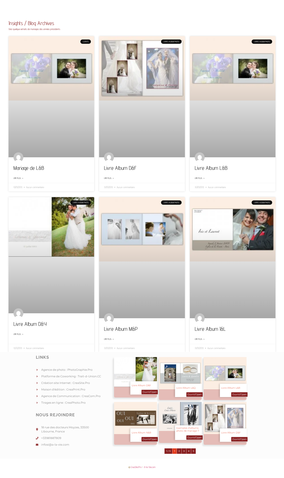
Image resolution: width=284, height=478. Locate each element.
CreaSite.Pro (136, 467)
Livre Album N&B (141, 432)
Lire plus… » (18, 178)
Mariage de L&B (28, 168)
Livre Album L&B (211, 168)
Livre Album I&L (210, 329)
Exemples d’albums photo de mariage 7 (187, 429)
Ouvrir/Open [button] (149, 391)
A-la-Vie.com (149, 467)
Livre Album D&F (120, 168)
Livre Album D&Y (30, 324)
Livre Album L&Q (186, 387)
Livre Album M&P (121, 329)
